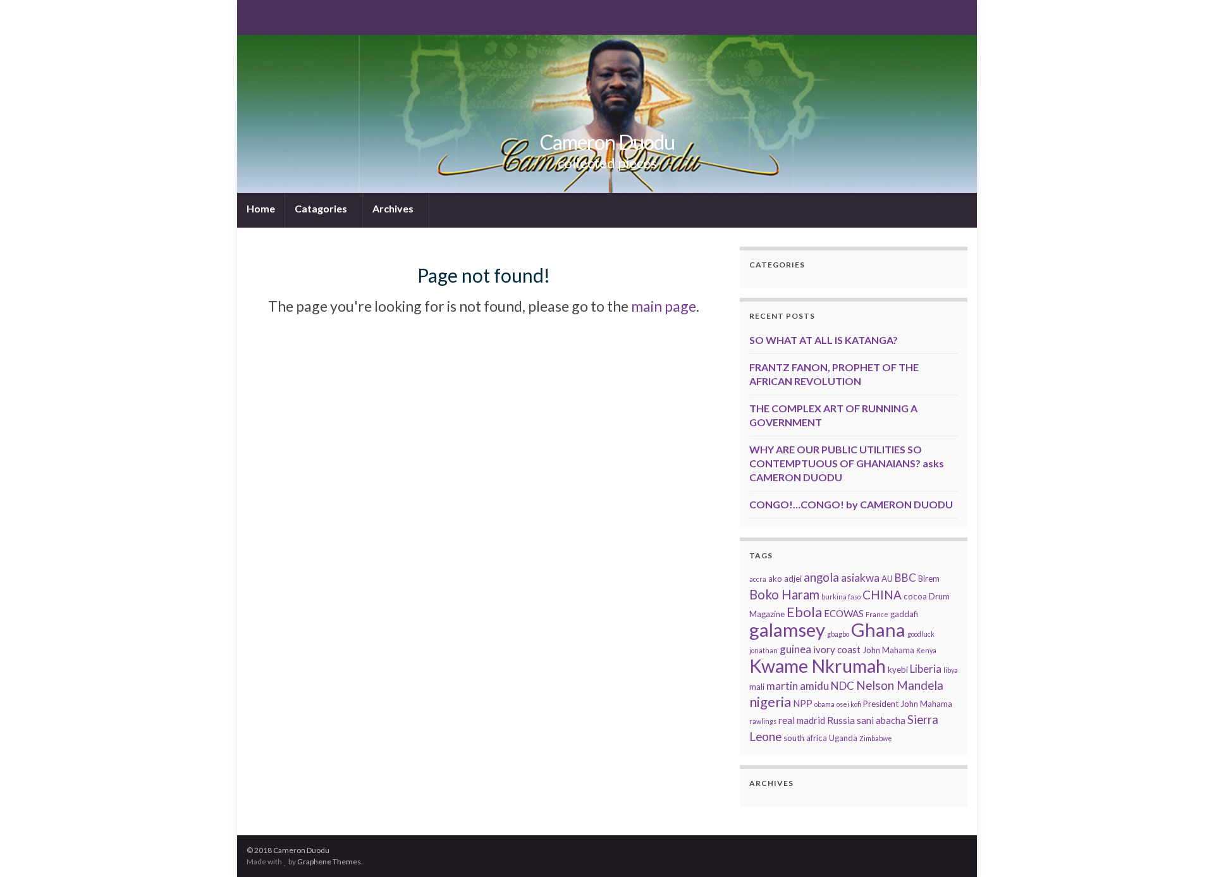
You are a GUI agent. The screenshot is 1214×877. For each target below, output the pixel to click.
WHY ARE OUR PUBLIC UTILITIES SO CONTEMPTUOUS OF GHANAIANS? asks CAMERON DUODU (846, 463)
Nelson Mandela (899, 685)
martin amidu (797, 685)
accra (757, 579)
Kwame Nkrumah (817, 666)
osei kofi (849, 704)
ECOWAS (844, 613)
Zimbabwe (875, 738)
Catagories (322, 208)
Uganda (843, 738)
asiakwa (860, 577)
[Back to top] (1185, 848)
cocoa (915, 596)
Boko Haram (784, 594)
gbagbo (838, 634)
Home (261, 208)
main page (663, 306)
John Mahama (888, 650)
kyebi (898, 670)
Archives (393, 208)
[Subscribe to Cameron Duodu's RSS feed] (253, 16)
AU (887, 578)
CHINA (882, 594)
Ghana (878, 629)
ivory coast (837, 649)
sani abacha (881, 720)
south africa (805, 738)
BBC (905, 577)
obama (824, 704)
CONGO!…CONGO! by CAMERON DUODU (851, 504)
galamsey (787, 629)
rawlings (762, 721)
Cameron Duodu (607, 142)
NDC (842, 685)
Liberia (925, 668)
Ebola (804, 611)
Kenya (926, 650)
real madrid (801, 720)
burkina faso (841, 596)
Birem (929, 578)
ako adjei (785, 578)
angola (821, 577)
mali (756, 687)
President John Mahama (907, 704)
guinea (795, 649)
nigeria (770, 701)
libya (950, 670)
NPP (802, 703)
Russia (841, 720)
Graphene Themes (329, 861)
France (877, 614)
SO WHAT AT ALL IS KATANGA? (823, 340)
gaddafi (904, 614)
